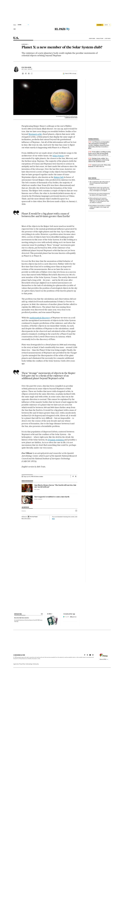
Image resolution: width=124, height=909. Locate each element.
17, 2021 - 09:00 (27, 69)
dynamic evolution (56, 440)
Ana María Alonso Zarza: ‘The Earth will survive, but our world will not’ (55, 486)
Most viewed (92, 178)
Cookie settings (29, 663)
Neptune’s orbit (35, 134)
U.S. (16, 38)
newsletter (18, 614)
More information (26, 518)
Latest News (107, 38)
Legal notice (16, 663)
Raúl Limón (37, 489)
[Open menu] (14, 29)
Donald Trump (99, 38)
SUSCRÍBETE (100, 24)
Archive (49, 614)
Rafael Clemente (38, 499)
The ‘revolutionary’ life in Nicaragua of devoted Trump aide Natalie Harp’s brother (100, 183)
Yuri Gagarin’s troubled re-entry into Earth (51, 497)
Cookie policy (36, 663)
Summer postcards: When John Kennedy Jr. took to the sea (99, 165)
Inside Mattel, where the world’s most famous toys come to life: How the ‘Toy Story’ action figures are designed (100, 189)
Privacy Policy (22, 663)
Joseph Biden (92, 38)
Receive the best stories (21, 617)
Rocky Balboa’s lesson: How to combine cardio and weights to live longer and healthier (100, 207)
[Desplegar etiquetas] (76, 511)
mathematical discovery (40, 318)
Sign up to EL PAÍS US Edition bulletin (33, 476)
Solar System (58, 155)
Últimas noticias (93, 139)
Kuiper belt (25, 44)
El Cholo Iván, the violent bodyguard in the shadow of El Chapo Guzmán (100, 194)
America (24, 511)
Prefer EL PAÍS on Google (70, 73)
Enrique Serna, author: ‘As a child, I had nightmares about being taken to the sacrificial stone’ (98, 160)
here (53, 518)
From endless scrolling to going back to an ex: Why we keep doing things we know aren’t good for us (99, 153)
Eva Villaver (26, 67)
